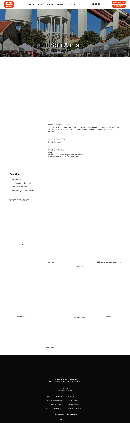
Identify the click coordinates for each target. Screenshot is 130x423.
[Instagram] (96, 4)
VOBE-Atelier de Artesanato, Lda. (108, 262)
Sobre (40, 4)
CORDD (108, 316)
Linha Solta (22, 245)
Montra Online (73, 404)
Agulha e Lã (21, 316)
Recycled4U (50, 348)
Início (31, 4)
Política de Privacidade (54, 396)
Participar (71, 396)
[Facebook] (93, 4)
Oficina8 (50, 262)
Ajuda (72, 4)
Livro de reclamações (54, 400)
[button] (2, 85)
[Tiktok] (99, 4)
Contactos (61, 4)
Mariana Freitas (79, 317)
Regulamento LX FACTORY (53, 408)
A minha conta (73, 400)
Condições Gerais (56, 404)
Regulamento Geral (75, 408)
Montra (50, 4)
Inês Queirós (79, 266)
